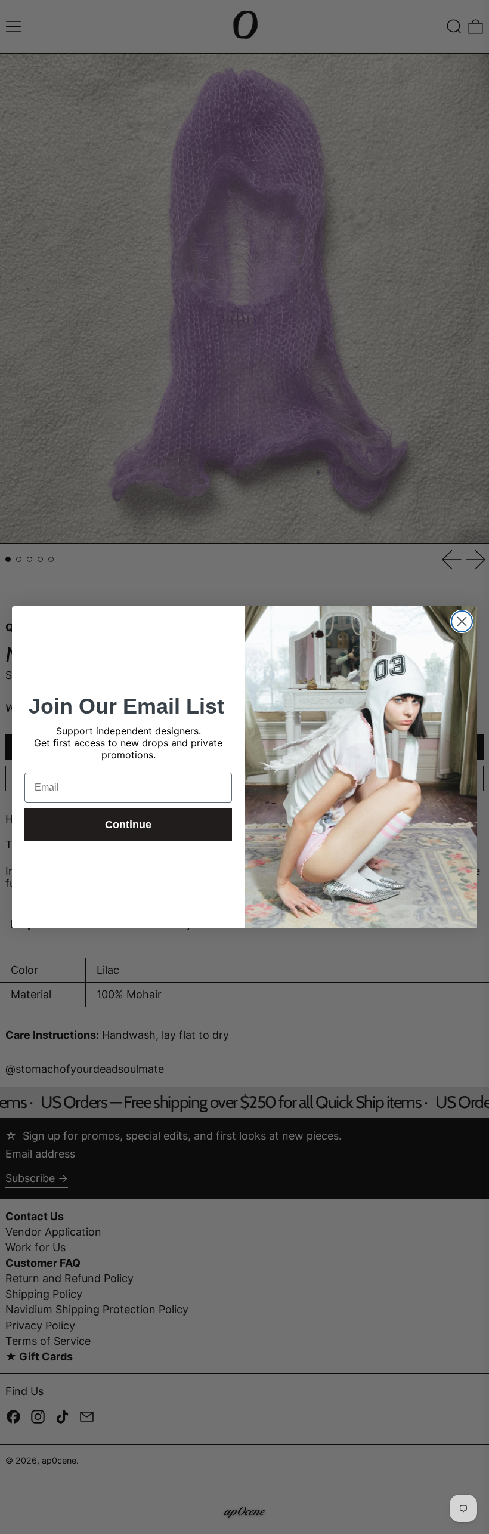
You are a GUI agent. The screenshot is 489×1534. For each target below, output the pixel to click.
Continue (128, 825)
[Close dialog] (461, 621)
